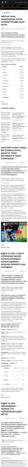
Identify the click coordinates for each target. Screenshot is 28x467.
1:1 (25, 54)
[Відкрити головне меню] (2, 2)
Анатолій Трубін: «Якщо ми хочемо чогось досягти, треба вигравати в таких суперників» (14, 153)
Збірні (12, 6)
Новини (8, 6)
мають (9, 47)
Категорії (6, 12)
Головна (3, 6)
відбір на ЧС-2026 (5, 247)
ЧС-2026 (17, 6)
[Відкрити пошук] (16, 2)
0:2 (14, 54)
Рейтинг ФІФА (4, 104)
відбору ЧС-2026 (16, 58)
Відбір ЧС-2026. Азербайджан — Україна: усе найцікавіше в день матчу (11, 408)
